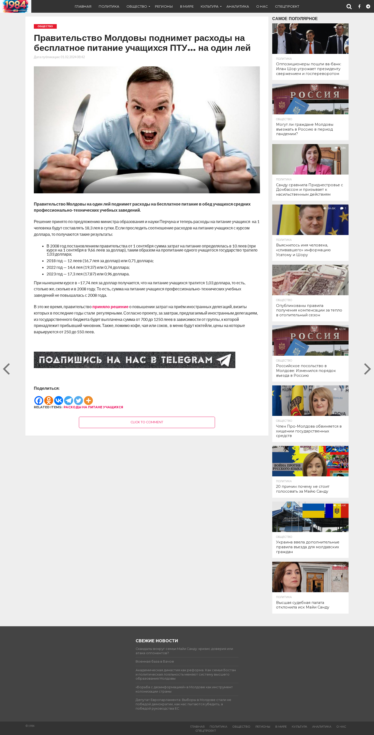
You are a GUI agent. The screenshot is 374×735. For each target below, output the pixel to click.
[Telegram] (68, 398)
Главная (83, 6)
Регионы (164, 6)
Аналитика (237, 6)
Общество (136, 6)
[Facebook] (38, 398)
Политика (109, 6)
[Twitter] (78, 398)
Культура (210, 6)
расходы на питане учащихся (93, 407)
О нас (262, 6)
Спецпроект (287, 6)
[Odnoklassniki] (48, 398)
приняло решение (110, 306)
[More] (88, 398)
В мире (187, 6)
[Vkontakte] (58, 398)
